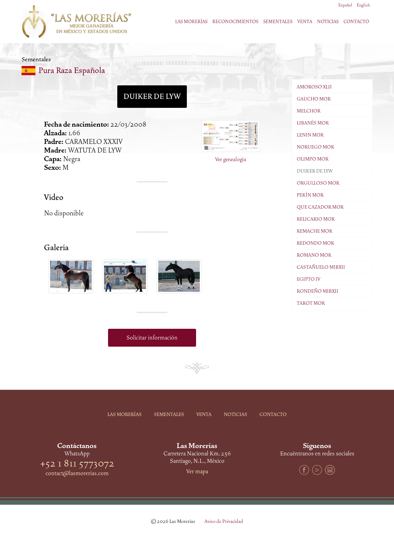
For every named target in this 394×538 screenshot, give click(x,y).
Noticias (328, 21)
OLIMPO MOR (312, 159)
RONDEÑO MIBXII (317, 291)
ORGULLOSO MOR (318, 183)
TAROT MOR (311, 303)
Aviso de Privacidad (223, 521)
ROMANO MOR (314, 255)
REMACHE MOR (314, 231)
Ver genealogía (230, 159)
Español (345, 5)
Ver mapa (197, 471)
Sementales (169, 414)
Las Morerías (124, 414)
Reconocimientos (235, 21)
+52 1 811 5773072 (77, 463)
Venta (203, 414)
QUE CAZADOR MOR (320, 207)
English (363, 5)
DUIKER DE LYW (315, 171)
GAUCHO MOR (314, 99)
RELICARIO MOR (316, 219)
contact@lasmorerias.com (77, 473)
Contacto (356, 21)
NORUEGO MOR (315, 147)
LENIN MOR (310, 135)
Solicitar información (152, 337)
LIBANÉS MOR (313, 123)
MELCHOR (308, 111)
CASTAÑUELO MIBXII (321, 267)
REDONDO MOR (315, 243)
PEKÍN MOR (310, 195)
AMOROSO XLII (314, 87)
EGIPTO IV (308, 279)
